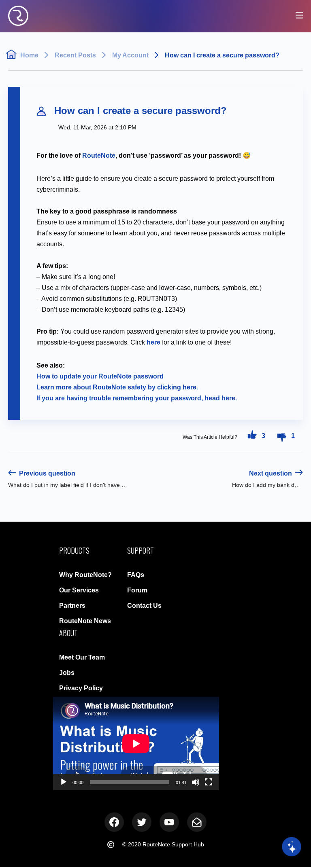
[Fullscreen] (208, 782)
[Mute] (196, 782)
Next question (271, 473)
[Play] (64, 782)
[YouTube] (169, 822)
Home (29, 55)
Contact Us (144, 605)
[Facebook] (114, 822)
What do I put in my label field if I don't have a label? (68, 485)
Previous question (46, 473)
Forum (137, 590)
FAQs (135, 574)
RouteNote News (85, 620)
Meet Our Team (82, 657)
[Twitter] (142, 822)
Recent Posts (75, 55)
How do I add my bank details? (267, 485)
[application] (136, 743)
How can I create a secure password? (222, 55)
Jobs (67, 672)
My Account (130, 55)
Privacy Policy (81, 688)
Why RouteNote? (85, 574)
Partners (72, 605)
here (153, 342)
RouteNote (98, 155)
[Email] (197, 822)
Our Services (79, 590)
